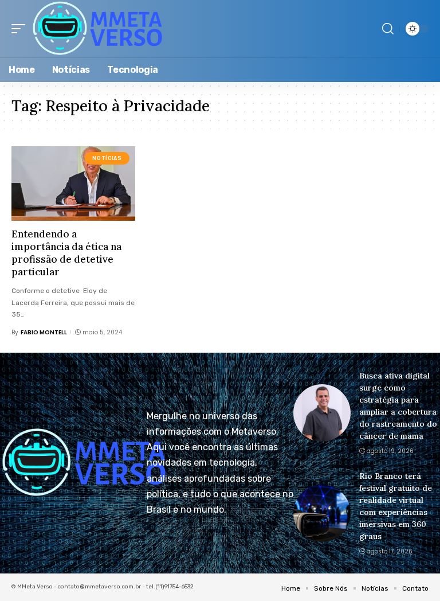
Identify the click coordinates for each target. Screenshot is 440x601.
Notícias (106, 158)
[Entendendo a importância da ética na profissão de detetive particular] (73, 183)
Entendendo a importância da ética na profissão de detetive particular (66, 253)
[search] (387, 28)
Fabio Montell (44, 332)
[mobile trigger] (21, 28)
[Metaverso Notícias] (97, 28)
